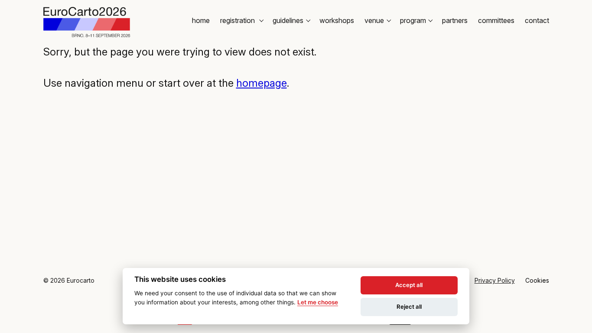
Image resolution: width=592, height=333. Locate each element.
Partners (455, 20)
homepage (261, 83)
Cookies (537, 280)
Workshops (336, 20)
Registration (238, 20)
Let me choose (317, 302)
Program (413, 20)
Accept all (409, 284)
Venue (374, 20)
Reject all (409, 306)
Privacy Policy (495, 280)
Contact (537, 20)
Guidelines (288, 20)
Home (201, 20)
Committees (496, 20)
